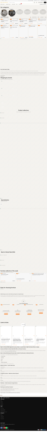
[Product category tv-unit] (11, 12)
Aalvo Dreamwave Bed (22, 26)
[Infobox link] (31, 0)
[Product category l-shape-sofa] (4, 12)
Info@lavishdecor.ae (3, 425)
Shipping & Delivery (3, 410)
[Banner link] (23, 200)
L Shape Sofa (2, 416)
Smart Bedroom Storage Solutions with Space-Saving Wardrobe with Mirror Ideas (17, 340)
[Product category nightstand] (19, 11)
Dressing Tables (31, 22)
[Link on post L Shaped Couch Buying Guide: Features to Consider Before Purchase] (41, 331)
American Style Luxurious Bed (4, 274)
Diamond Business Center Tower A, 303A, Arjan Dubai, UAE (7, 424)
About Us (2, 402)
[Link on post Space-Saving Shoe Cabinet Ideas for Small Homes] (29, 331)
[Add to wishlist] (8, 19)
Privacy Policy (2, 408)
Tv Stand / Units (3, 22)
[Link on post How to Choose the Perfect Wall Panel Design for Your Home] (6, 331)
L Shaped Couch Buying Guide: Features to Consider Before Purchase (40, 340)
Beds (20, 27)
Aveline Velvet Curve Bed (32, 26)
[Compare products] (34, 2)
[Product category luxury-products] (35, 11)
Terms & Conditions (3, 409)
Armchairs (2, 415)
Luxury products (5, 275)
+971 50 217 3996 (3, 426)
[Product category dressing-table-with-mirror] (27, 11)
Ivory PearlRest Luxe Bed (41, 35)
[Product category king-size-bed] (42, 11)
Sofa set (11, 28)
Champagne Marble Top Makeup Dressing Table (37, 274)
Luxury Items (2, 417)
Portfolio (2, 401)
